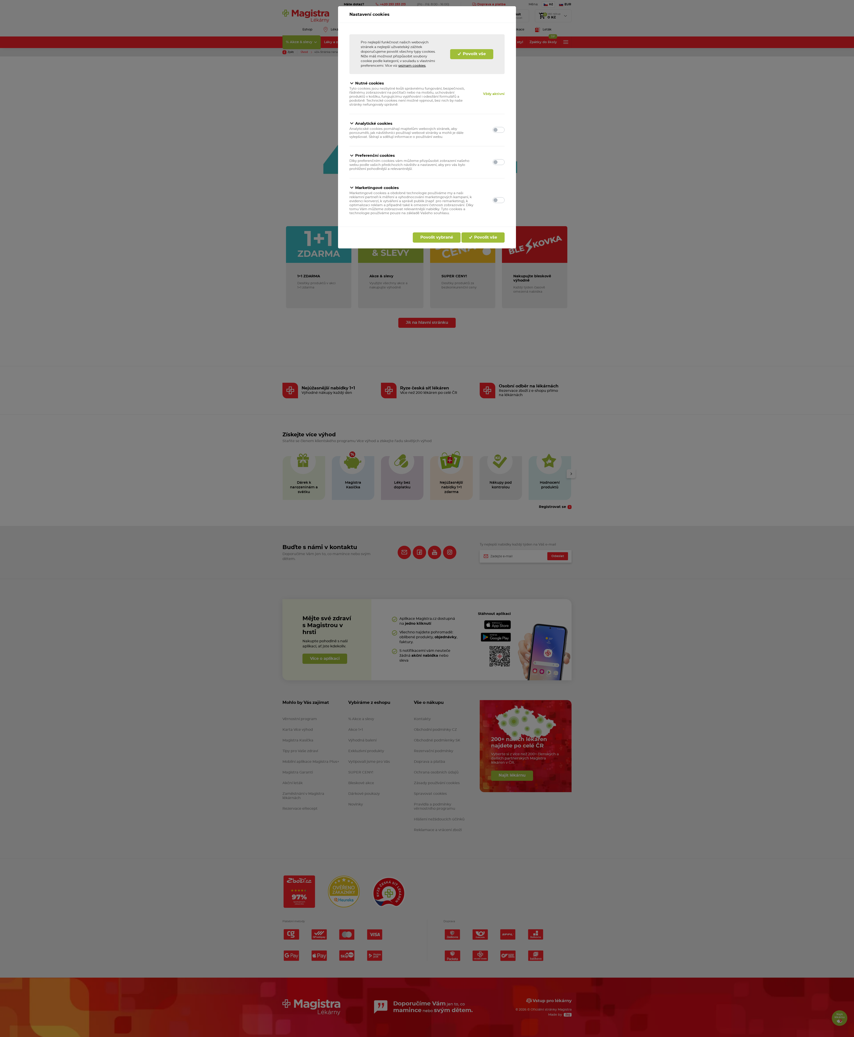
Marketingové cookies (377, 188)
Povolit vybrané (436, 238)
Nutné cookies (369, 83)
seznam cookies (412, 65)
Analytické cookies (373, 123)
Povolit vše (474, 54)
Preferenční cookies (375, 155)
